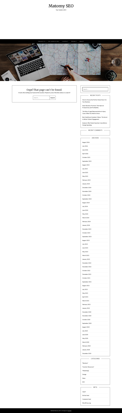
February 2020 (86, 346)
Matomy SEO (61, 5)
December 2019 (86, 353)
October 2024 (86, 195)
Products (41, 41)
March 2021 (85, 300)
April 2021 (85, 297)
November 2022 (86, 266)
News (83, 378)
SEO (83, 382)
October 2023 (86, 233)
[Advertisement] (61, 26)
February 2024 (86, 221)
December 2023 (86, 229)
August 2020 (86, 327)
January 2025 (86, 184)
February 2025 (86, 180)
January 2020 (86, 349)
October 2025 (86, 157)
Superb (69, 410)
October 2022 (86, 270)
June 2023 (85, 248)
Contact (65, 41)
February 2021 (86, 304)
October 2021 (86, 278)
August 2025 (86, 165)
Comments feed (86, 399)
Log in (84, 391)
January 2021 (86, 308)
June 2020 (85, 334)
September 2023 (86, 236)
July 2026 (85, 146)
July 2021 (85, 289)
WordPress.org (86, 403)
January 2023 (86, 259)
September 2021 (86, 282)
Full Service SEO (53, 41)
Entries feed (85, 395)
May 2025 (85, 176)
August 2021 (86, 285)
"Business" (85, 363)
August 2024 (86, 202)
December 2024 (86, 187)
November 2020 (86, 315)
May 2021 (85, 293)
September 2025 (86, 161)
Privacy (74, 41)
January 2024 (86, 225)
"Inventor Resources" (88, 367)
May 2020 (85, 338)
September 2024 (86, 199)
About (82, 41)
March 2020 (85, 342)
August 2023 (86, 240)
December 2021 (86, 274)
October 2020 (86, 319)
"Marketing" (85, 370)
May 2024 (85, 214)
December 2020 (86, 312)
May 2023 (85, 251)
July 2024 (85, 206)
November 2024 (86, 191)
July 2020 (85, 331)
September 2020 (86, 323)
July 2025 (85, 168)
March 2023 (85, 255)
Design (84, 374)
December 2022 (86, 263)
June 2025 (85, 172)
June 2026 (85, 150)
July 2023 (85, 244)
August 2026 (86, 142)
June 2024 (85, 210)
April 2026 (85, 153)
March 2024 (85, 217)
